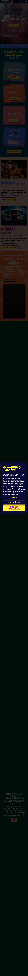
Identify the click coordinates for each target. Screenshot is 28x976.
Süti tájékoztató (14, 497)
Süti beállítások (14, 502)
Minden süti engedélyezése (14, 508)
